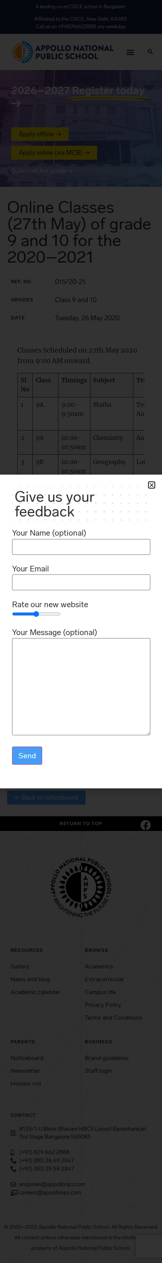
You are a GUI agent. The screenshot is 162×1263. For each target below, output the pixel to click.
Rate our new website (50, 604)
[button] (151, 485)
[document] (81, 631)
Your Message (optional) (54, 632)
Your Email (30, 569)
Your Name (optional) (49, 533)
